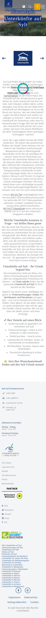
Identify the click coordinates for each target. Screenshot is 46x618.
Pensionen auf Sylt (9, 554)
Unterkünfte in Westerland (12, 567)
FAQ (5, 522)
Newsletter (9, 510)
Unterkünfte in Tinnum (11, 582)
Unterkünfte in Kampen (11, 571)
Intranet (5, 471)
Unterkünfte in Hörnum (11, 576)
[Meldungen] (23, 7)
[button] (44, 34)
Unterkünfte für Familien (11, 563)
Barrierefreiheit (8, 484)
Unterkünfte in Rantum (11, 578)
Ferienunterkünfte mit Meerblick (14, 556)
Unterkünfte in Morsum (11, 580)
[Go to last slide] (8, 58)
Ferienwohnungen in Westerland (15, 569)
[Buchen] (37, 7)
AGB (6, 506)
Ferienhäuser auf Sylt (10, 550)
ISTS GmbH (6, 463)
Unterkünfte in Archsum (11, 584)
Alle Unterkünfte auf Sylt (12, 545)
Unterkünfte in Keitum (10, 573)
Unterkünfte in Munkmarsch (13, 586)
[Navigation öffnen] (42, 6)
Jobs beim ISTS (8, 467)
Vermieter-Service (9, 475)
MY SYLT (15, 194)
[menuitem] (36, 7)
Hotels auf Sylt (8, 552)
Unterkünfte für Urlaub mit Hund (15, 558)
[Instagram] (27, 590)
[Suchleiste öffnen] (29, 6)
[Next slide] (38, 58)
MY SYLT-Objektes (13, 208)
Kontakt (8, 514)
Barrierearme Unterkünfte (12, 565)
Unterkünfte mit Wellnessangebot (15, 561)
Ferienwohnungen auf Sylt (12, 548)
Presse (4, 479)
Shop (7, 518)
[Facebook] (18, 590)
